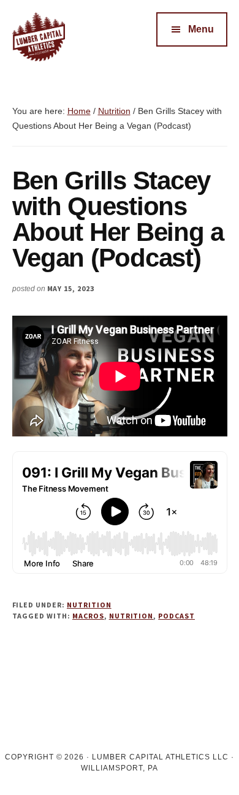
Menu (201, 29)
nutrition (131, 615)
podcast (176, 615)
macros (88, 615)
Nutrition (89, 604)
